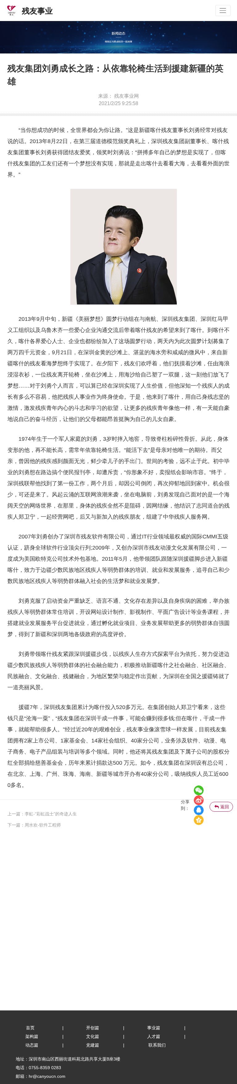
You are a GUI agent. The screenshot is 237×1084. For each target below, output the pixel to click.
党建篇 (92, 1045)
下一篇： (16, 825)
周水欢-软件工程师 (43, 825)
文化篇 (92, 1036)
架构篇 (31, 1036)
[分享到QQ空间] (199, 820)
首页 (30, 1027)
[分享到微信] (199, 790)
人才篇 (153, 1036)
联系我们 (157, 1045)
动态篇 (31, 1045)
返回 (224, 806)
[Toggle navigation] (223, 10)
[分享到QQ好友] (199, 810)
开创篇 (92, 1027)
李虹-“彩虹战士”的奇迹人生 (51, 813)
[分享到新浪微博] (199, 800)
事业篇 (153, 1027)
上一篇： (16, 813)
